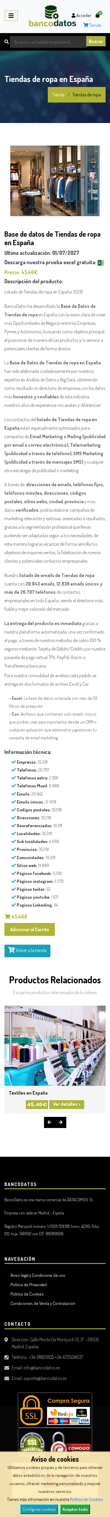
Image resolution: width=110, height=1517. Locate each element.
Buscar (96, 41)
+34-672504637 (69, 1357)
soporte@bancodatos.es (45, 1378)
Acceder (83, 15)
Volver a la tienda (31, 950)
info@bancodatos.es (41, 1368)
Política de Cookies (86, 1499)
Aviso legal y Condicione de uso (37, 1275)
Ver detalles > (66, 1104)
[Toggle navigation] (11, 16)
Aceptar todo (75, 1509)
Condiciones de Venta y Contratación (42, 1303)
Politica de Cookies (26, 1294)
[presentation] (49, 1122)
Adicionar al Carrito (29, 929)
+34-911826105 (41, 1357)
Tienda (94, 25)
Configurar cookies (39, 1509)
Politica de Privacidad (28, 1284)
